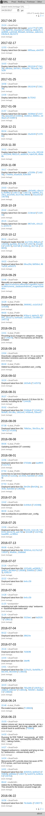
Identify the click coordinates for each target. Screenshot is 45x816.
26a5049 (32, 134)
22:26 (3, 566)
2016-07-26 (8, 497)
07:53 (3, 484)
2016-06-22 (8, 796)
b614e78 (11, 532)
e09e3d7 (13, 690)
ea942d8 (13, 32)
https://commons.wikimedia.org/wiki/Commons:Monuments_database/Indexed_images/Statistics (22, 286)
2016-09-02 (8, 376)
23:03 (3, 188)
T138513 (8, 619)
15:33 (3, 721)
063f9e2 (7, 193)
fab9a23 (35, 316)
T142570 (36, 383)
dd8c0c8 (39, 32)
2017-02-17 (8, 43)
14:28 (3, 595)
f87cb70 (21, 244)
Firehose (31, 2)
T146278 (9, 338)
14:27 (3, 747)
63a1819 (37, 195)
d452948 (7, 154)
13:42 (3, 502)
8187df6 (16, 246)
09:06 (3, 444)
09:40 (3, 364)
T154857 (12, 118)
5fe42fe (4, 476)
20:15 (3, 221)
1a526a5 (27, 318)
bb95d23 (36, 772)
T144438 (27, 401)
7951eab (34, 68)
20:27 (3, 396)
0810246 (32, 66)
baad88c (5, 534)
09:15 (3, 239)
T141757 (6, 465)
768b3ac (27, 428)
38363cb (27, 550)
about (39, 813)
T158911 (27, 30)
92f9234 (7, 572)
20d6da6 (22, 552)
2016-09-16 (8, 349)
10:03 (3, 64)
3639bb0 (32, 114)
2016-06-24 (8, 701)
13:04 (3, 353)
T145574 (30, 244)
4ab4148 (33, 154)
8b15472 (14, 34)
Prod (14, 2)
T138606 (8, 692)
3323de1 (28, 617)
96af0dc (13, 552)
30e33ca (36, 428)
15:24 (3, 25)
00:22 (3, 633)
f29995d (30, 570)
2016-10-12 (8, 235)
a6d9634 (24, 154)
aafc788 (19, 532)
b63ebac (30, 32)
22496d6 (28, 410)
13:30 (3, 95)
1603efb (27, 383)
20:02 (3, 407)
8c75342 (32, 98)
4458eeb (29, 412)
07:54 (3, 471)
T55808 (29, 728)
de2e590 (11, 195)
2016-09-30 (8, 257)
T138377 (22, 774)
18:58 (3, 84)
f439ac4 (27, 316)
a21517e (7, 226)
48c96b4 (12, 570)
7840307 (32, 690)
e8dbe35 (36, 30)
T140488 (36, 505)
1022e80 (28, 568)
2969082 (28, 305)
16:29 (3, 302)
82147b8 (20, 195)
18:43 (3, 685)
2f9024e (27, 636)
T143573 (8, 246)
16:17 (3, 170)
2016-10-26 (8, 183)
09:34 (3, 131)
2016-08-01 (8, 455)
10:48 (3, 280)
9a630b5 (31, 476)
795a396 (28, 688)
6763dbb (28, 463)
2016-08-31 (8, 392)
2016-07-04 (8, 628)
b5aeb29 (18, 174)
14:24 (3, 758)
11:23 (3, 604)
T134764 (8, 776)
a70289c (32, 172)
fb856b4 (36, 264)
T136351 (37, 688)
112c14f (34, 530)
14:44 (3, 658)
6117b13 (36, 550)
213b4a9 (32, 213)
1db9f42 (35, 193)
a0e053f (39, 50)
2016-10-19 (8, 205)
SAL (5, 1)
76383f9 (27, 652)
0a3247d (31, 774)
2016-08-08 (8, 439)
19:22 (3, 261)
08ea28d (28, 264)
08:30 (3, 511)
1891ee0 (20, 412)
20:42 (3, 210)
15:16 (3, 649)
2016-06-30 (8, 680)
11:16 (3, 615)
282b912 (28, 116)
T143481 (37, 410)
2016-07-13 (8, 543)
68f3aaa (31, 50)
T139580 (21, 570)
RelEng (21, 2)
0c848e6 (27, 505)
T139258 (20, 489)
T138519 (22, 690)
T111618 (13, 476)
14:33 (3, 734)
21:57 (3, 111)
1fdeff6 (27, 661)
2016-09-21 (8, 328)
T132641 (26, 246)
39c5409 (13, 672)
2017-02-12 (8, 59)
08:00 (3, 313)
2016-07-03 (8, 644)
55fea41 (38, 412)
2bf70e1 (17, 68)
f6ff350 (28, 195)
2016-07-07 (8, 561)
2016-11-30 (8, 145)
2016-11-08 (8, 165)
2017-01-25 (8, 79)
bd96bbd (12, 774)
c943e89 (32, 191)
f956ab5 (21, 32)
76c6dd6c (28, 803)
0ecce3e (32, 152)
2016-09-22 (8, 297)
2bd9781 (9, 30)
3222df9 (28, 532)
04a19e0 (18, 30)
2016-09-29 (8, 275)
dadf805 (39, 463)
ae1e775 (32, 28)
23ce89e (36, 318)
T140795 (38, 532)
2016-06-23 (8, 717)
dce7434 (29, 242)
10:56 (3, 460)
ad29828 (36, 568)
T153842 (18, 116)
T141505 (12, 430)
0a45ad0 (18, 318)
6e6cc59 (27, 581)
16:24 (3, 380)
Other (39, 2)
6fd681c (36, 116)
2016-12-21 (8, 127)
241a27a (10, 318)
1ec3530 (22, 476)
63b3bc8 (5, 34)
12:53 (3, 47)
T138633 (22, 672)
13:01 (3, 667)
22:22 (3, 579)
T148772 (16, 193)
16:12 (3, 149)
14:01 (3, 769)
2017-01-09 (8, 106)
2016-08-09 (8, 421)
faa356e (13, 244)
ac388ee (14, 534)
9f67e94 (31, 224)
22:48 (3, 705)
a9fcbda (8, 68)
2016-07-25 (8, 523)
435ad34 (26, 68)
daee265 (9, 116)
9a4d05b (36, 670)
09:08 (3, 547)
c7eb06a (9, 174)
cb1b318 (36, 305)
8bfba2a (37, 242)
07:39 (3, 426)
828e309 (27, 174)
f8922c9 (15, 154)
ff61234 (27, 530)
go (22, 10)
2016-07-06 (8, 590)
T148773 (26, 193)
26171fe (34, 246)
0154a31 (28, 670)
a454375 (12, 266)
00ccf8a (12, 412)
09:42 (3, 782)
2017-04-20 (8, 21)
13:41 (3, 333)
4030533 (28, 772)
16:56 (3, 800)
